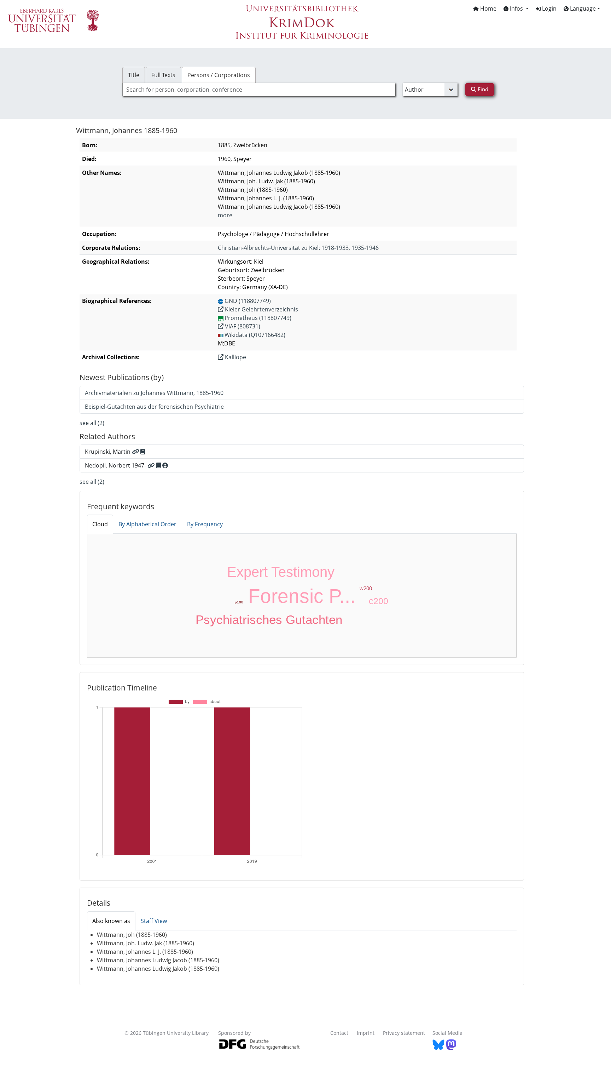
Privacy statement (404, 1033)
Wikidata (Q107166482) (255, 335)
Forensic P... (301, 596)
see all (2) (92, 423)
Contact (339, 1033)
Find (482, 89)
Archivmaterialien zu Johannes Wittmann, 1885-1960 (154, 393)
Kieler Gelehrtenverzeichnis (260, 309)
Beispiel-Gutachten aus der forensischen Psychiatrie (154, 407)
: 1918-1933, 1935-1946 (298, 248)
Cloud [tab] (100, 524)
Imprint (365, 1033)
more (225, 215)
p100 (239, 602)
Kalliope (234, 357)
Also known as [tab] (111, 921)
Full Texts (163, 75)
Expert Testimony (280, 572)
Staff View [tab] (154, 921)
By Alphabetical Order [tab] (147, 524)
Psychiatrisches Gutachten (269, 619)
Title (133, 75)
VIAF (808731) (241, 326)
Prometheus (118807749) (258, 318)
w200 (366, 588)
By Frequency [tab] (205, 524)
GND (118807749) (248, 301)
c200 (378, 601)
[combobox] (258, 89)
